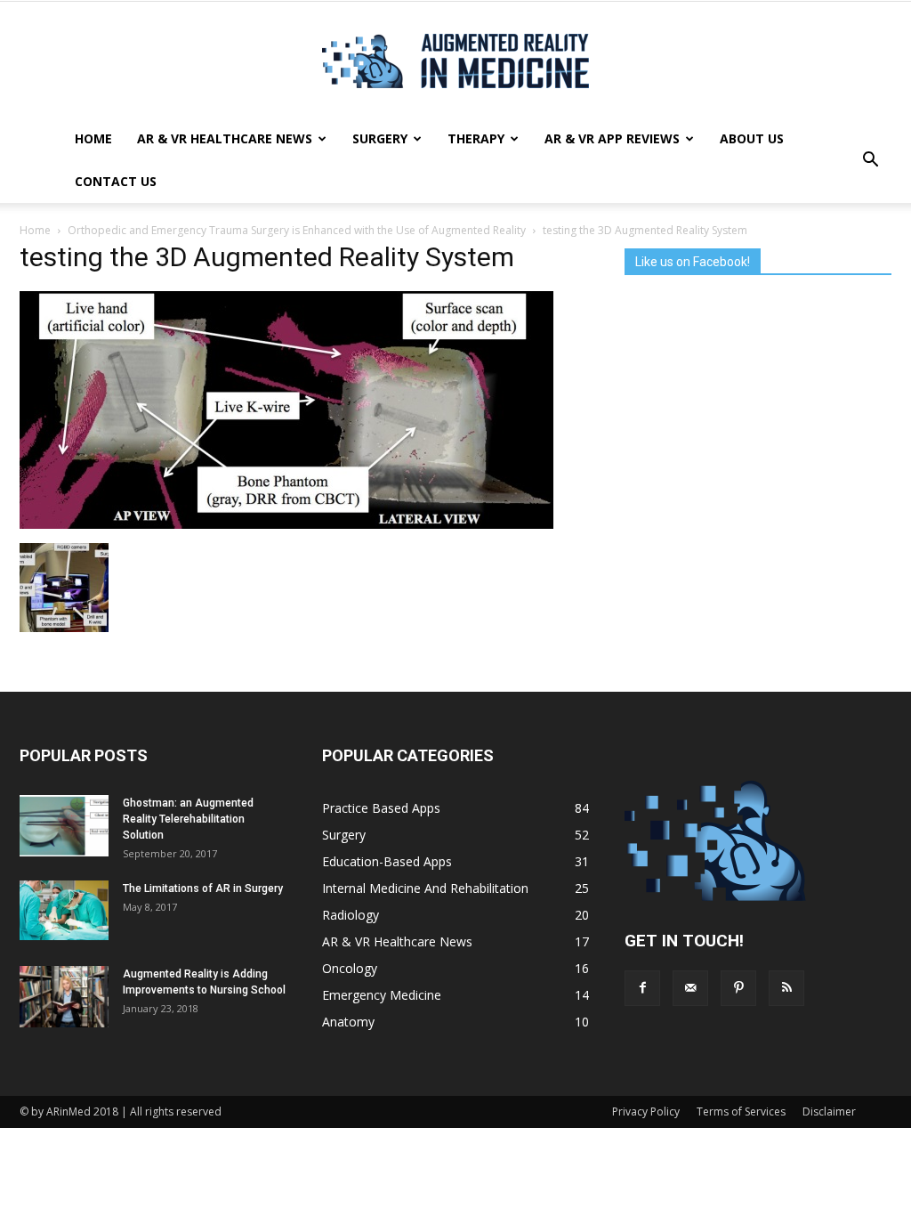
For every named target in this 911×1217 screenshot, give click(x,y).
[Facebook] (642, 988)
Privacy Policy (646, 1111)
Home (93, 138)
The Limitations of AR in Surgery (203, 888)
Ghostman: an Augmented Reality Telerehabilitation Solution (188, 819)
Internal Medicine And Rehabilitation (425, 888)
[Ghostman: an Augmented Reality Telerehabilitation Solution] (64, 825)
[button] (870, 160)
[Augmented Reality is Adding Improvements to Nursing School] (64, 996)
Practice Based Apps (381, 807)
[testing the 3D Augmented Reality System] (286, 524)
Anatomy (348, 1021)
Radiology (350, 914)
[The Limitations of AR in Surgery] (64, 910)
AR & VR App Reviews (612, 138)
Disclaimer (829, 1111)
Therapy (475, 138)
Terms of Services (741, 1111)
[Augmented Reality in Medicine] (455, 61)
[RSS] (786, 988)
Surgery (379, 138)
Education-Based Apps (387, 861)
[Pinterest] (738, 988)
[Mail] (690, 988)
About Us (752, 138)
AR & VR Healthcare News (224, 138)
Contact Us (116, 181)
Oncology (349, 968)
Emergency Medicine (381, 994)
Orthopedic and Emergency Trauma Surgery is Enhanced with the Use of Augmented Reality (297, 230)
